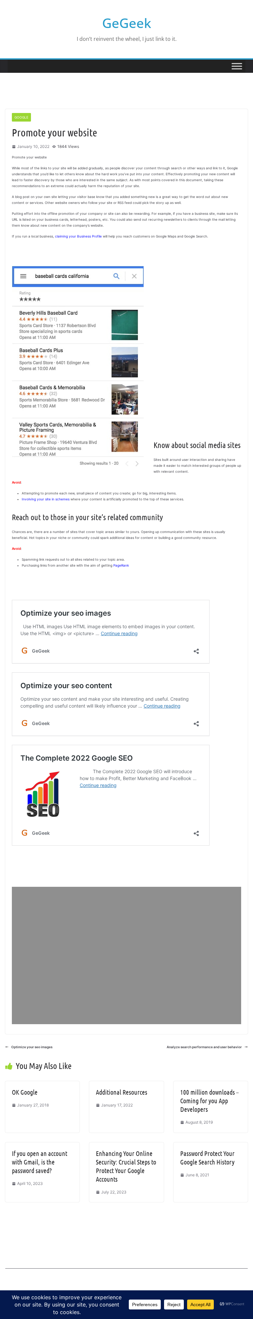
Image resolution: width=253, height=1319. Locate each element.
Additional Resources (121, 1092)
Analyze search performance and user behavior (204, 1047)
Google (21, 117)
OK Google (25, 1092)
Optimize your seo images (31, 1047)
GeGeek (126, 23)
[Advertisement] (126, 955)
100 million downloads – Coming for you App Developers (209, 1100)
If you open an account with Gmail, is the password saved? (39, 1161)
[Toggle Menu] (237, 66)
